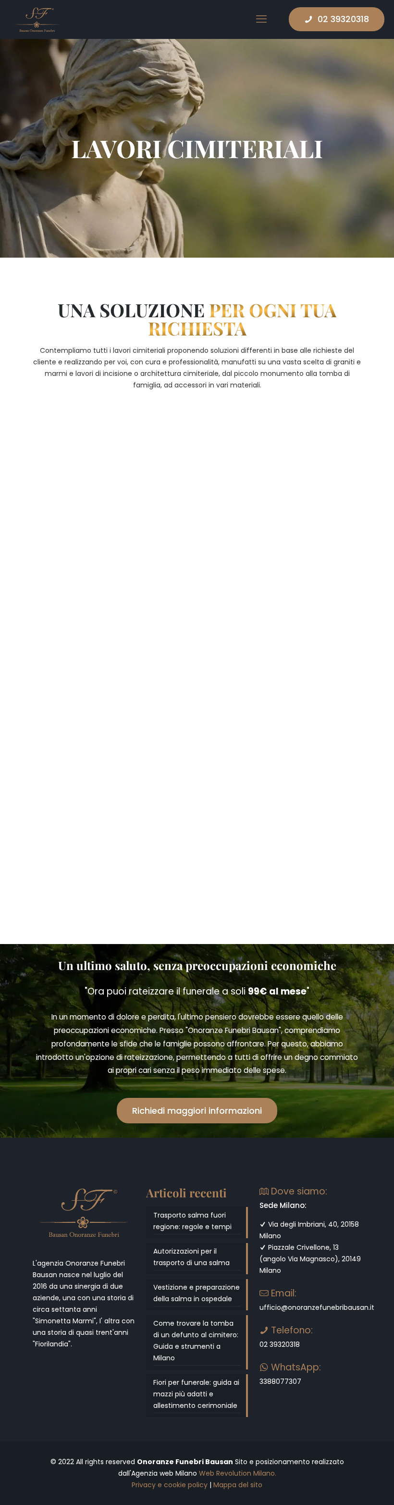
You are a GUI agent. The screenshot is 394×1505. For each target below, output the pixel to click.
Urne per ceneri (78, 507)
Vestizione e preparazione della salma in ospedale (196, 1293)
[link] (84, 458)
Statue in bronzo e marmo (307, 688)
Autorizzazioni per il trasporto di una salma (191, 1257)
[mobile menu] (261, 19)
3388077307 (280, 1381)
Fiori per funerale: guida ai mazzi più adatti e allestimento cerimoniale (196, 1394)
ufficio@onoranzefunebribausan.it (316, 1307)
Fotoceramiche (303, 507)
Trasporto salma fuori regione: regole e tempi (192, 1220)
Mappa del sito (237, 1485)
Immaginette (70, 681)
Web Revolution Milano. (237, 1473)
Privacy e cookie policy (170, 1485)
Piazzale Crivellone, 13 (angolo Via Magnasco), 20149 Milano (310, 1259)
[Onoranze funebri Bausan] (37, 19)
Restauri (59, 851)
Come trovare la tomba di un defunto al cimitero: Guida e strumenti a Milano (195, 1340)
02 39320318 (343, 19)
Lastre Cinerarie (193, 507)
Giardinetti (179, 667)
